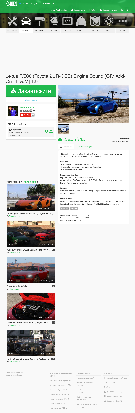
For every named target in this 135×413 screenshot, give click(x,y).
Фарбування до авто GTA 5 (61, 385)
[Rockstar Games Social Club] (30, 110)
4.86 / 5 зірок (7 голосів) (120, 141)
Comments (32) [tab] (85, 146)
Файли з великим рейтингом (84, 398)
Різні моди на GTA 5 (58, 408)
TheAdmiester (27, 107)
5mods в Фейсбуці (114, 396)
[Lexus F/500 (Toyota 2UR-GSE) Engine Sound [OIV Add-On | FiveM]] (93, 104)
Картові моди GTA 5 (58, 403)
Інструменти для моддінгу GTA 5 (61, 374)
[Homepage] (21, 110)
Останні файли (83, 373)
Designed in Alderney (14, 372)
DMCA (107, 387)
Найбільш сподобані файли (85, 383)
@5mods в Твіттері (114, 391)
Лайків (82, 141)
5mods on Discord (114, 401)
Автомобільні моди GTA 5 (60, 380)
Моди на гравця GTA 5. (59, 399)
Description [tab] (67, 146)
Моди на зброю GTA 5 (59, 389)
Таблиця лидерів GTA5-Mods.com (87, 405)
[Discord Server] (34, 110)
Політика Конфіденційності (115, 377)
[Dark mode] (122, 10)
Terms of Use (109, 382)
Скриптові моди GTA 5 (59, 394)
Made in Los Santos (14, 375)
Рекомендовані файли (86, 377)
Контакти (108, 373)
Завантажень (68, 141)
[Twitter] (24, 110)
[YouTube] (27, 110)
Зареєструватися (109, 10)
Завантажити (79, 10)
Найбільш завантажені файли (86, 391)
